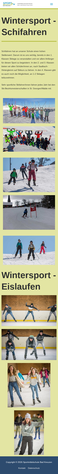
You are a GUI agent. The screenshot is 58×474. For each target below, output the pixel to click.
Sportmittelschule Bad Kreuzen (24, 3)
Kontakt (21, 468)
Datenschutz (34, 468)
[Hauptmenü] (51, 4)
